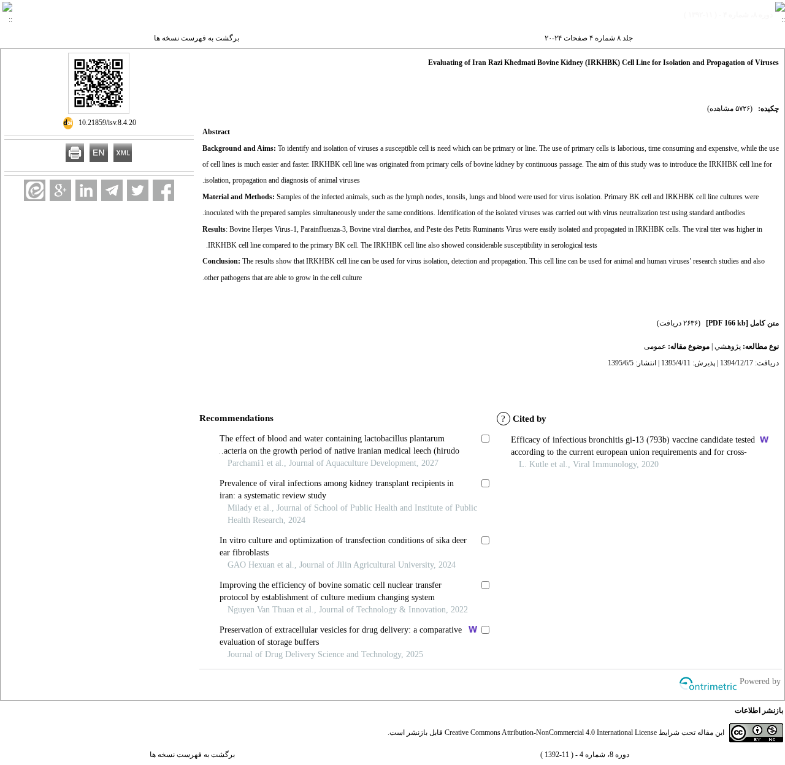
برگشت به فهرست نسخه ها (196, 38)
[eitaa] (34, 190)
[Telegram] (112, 190)
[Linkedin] (86, 190)
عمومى (655, 346)
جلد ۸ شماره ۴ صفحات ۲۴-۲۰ (589, 38)
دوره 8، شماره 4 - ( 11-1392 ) (584, 754)
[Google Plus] (60, 190)
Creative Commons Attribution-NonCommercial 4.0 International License (551, 732)
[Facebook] (163, 190)
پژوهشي (727, 346)
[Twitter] (137, 190)
